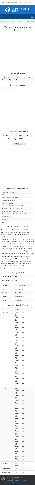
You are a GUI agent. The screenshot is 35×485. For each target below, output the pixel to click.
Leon (3, 222)
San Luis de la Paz (8, 192)
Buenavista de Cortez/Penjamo (12, 208)
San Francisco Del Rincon (10, 198)
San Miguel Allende (8, 200)
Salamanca (30, 21)
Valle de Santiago (7, 203)
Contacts (24, 480)
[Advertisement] (17, 51)
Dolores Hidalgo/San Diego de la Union (14, 214)
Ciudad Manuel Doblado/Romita (12, 211)
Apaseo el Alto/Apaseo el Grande (13, 206)
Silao (3, 195)
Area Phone (20, 9)
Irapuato (5, 219)
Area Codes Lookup (13, 480)
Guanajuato (6, 217)
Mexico (13, 21)
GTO (21, 21)
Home (5, 21)
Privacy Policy (11, 482)
